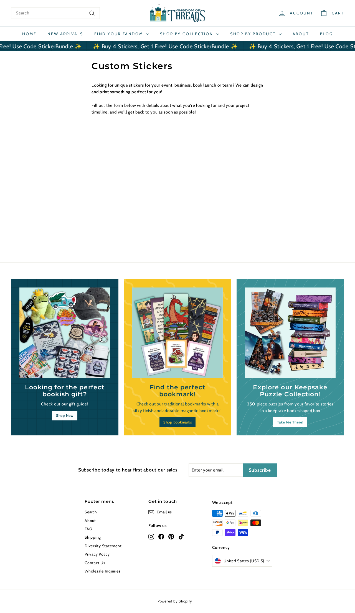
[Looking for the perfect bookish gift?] (64, 332)
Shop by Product (253, 33)
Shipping (93, 537)
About (301, 33)
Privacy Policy (97, 554)
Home (29, 33)
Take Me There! (290, 422)
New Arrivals (65, 33)
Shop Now (64, 415)
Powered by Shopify (175, 601)
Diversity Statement (103, 545)
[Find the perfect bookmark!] (177, 332)
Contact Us (95, 562)
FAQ (88, 528)
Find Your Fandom (119, 33)
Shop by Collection (187, 33)
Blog (326, 33)
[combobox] (55, 13)
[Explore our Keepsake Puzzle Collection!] (290, 332)
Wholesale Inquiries (102, 571)
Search (91, 511)
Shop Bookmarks (177, 422)
